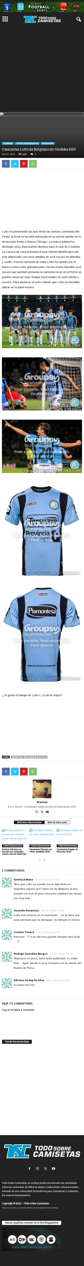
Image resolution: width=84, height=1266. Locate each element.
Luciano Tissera (24, 932)
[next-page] (44, 860)
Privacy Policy (51, 1208)
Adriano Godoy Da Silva (29, 980)
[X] (15, 164)
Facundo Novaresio (26, 910)
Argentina (17, 757)
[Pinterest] (24, 164)
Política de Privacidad (36, 1208)
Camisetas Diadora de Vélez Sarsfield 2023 (40, 850)
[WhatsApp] (33, 164)
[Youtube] (47, 812)
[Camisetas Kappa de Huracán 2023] (69, 837)
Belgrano (31, 757)
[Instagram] (37, 812)
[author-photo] (42, 789)
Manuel (42, 802)
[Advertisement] (42, 68)
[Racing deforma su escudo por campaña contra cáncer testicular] (14, 837)
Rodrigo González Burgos (30, 953)
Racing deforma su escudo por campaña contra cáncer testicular (14, 851)
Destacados (47, 143)
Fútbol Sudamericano (27, 143)
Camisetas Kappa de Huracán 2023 (67, 850)
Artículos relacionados (29, 822)
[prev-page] (40, 860)
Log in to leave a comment (18, 1009)
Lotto (42, 757)
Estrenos (7, 143)
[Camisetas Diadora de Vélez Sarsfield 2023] (42, 837)
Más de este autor (57, 822)
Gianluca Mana (23, 879)
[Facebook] (6, 164)
